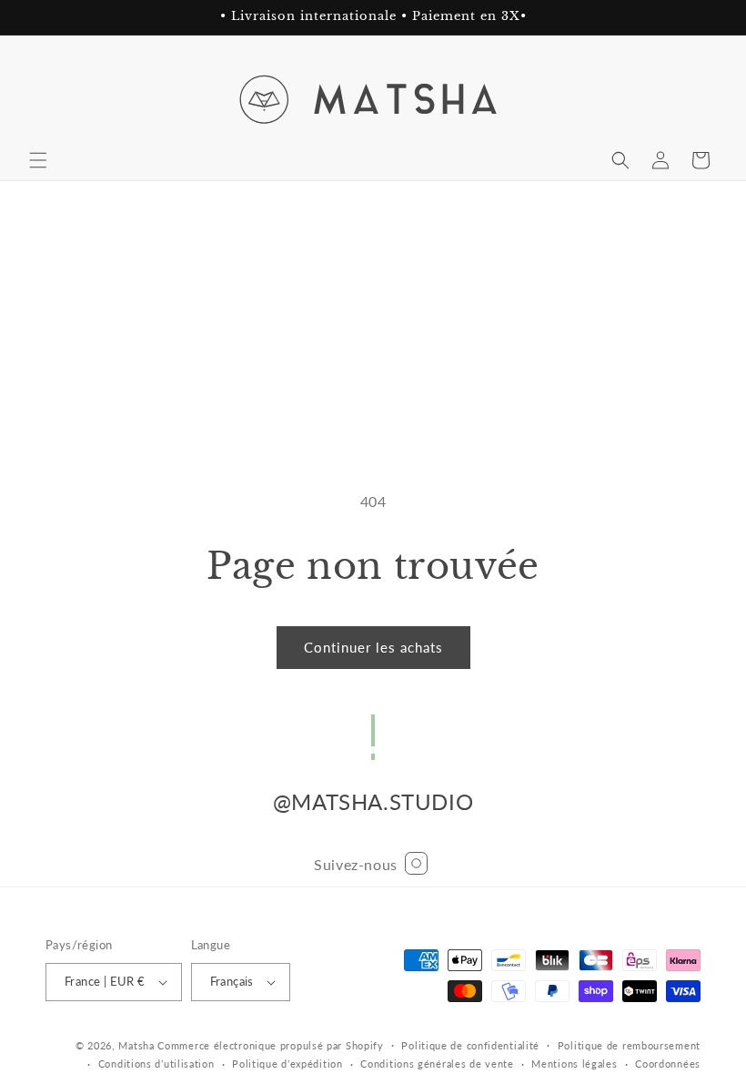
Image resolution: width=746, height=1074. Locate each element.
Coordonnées (668, 1063)
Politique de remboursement (629, 1045)
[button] (38, 160)
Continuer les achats (373, 647)
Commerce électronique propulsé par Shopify (270, 1045)
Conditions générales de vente (436, 1063)
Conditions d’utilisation (156, 1063)
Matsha (136, 1045)
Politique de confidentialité (470, 1045)
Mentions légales (574, 1063)
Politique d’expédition (287, 1063)
